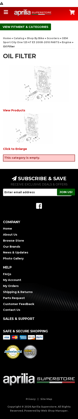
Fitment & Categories (29, 27)
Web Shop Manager (54, 410)
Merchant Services (13, 360)
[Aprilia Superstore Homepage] (33, 12)
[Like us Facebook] (39, 206)
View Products (14, 110)
